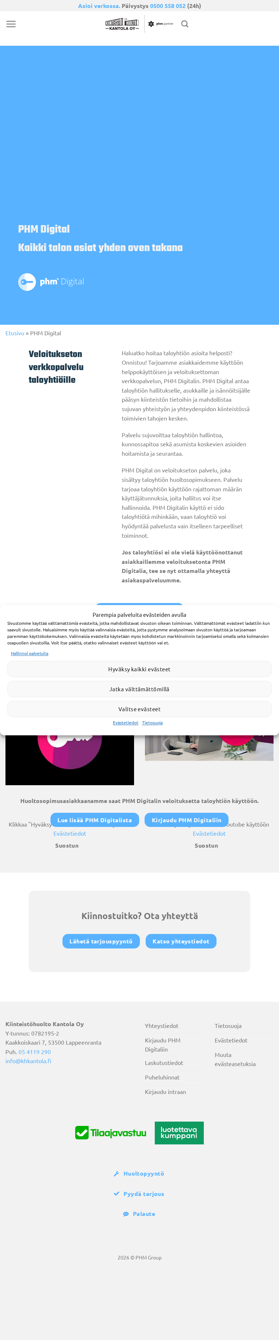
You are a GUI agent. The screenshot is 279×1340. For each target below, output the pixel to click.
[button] (10, 24)
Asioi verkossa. (99, 5)
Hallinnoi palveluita (29, 653)
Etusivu (14, 332)
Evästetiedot (125, 723)
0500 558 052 (168, 5)
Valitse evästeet (139, 708)
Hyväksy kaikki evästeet (139, 668)
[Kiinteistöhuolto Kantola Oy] (139, 24)
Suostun (66, 845)
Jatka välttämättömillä (139, 688)
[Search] (184, 24)
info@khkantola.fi (28, 1060)
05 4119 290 (35, 1051)
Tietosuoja (152, 723)
